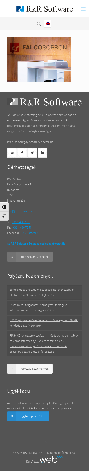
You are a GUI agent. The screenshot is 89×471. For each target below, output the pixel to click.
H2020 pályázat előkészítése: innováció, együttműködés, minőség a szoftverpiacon (44, 322)
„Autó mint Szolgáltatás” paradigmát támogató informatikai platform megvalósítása (38, 307)
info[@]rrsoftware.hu (20, 211)
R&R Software (29, 233)
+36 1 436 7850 (21, 222)
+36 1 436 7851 (22, 227)
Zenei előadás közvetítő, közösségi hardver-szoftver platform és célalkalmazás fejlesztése (42, 292)
